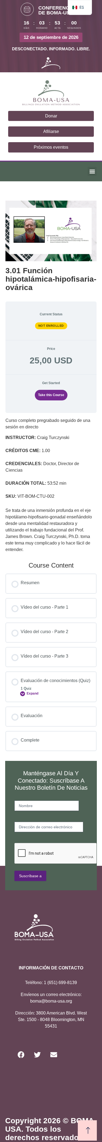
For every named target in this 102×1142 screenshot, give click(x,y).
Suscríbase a (30, 876)
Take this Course (51, 395)
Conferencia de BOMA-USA (56, 10)
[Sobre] (54, 1054)
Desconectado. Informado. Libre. (51, 48)
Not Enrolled (51, 325)
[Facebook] (21, 1054)
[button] (92, 171)
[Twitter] (37, 1054)
